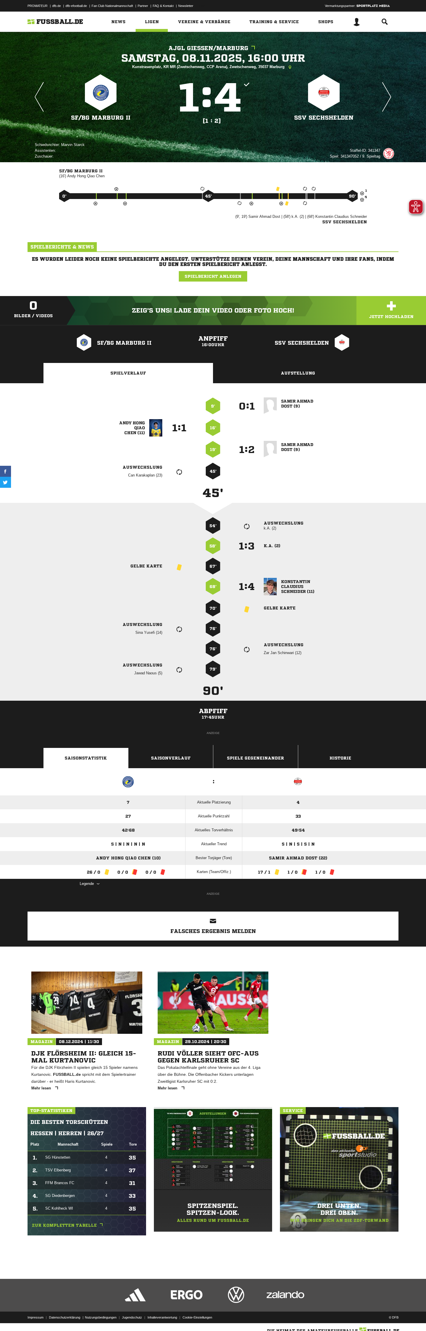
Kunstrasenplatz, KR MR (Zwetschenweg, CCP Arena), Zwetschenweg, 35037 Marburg (209, 67)
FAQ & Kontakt (163, 6)
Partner (143, 6)
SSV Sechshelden (324, 118)
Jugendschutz (132, 1317)
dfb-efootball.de (76, 6)
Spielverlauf (128, 373)
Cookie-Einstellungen (197, 1317)
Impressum (35, 1317)
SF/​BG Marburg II (100, 118)
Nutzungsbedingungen (100, 1317)
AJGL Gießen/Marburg (208, 48)
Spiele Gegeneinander (255, 758)
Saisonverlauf (171, 758)
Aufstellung (298, 373)
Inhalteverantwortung (162, 1317)
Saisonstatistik (86, 758)
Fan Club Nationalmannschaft (112, 6)
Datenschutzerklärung (64, 1317)
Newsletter (185, 6)
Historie (340, 758)
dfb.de (56, 6)
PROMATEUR (38, 6)
